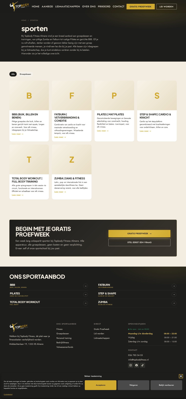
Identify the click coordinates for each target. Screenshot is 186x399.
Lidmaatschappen (67, 6)
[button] (181, 376)
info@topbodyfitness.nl (138, 359)
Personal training (63, 338)
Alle (13, 74)
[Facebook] (136, 365)
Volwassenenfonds (64, 347)
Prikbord (104, 6)
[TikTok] (142, 365)
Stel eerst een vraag (139, 242)
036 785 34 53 (135, 355)
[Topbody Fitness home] (19, 6)
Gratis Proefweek (140, 6)
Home (36, 6)
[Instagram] (130, 365)
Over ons (89, 6)
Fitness (59, 329)
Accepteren (100, 385)
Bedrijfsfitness (62, 342)
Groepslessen (25, 74)
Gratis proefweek (139, 233)
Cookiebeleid (8, 394)
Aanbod (47, 6)
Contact (119, 6)
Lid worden (166, 6)
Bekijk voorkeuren (166, 385)
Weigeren (133, 385)
